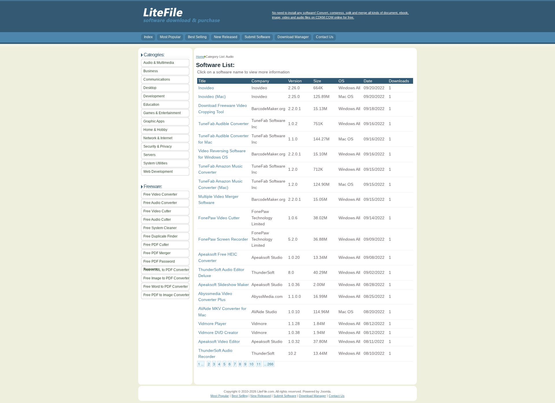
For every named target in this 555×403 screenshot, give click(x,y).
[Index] (180, 23)
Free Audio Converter (160, 203)
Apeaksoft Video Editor (219, 341)
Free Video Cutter (157, 211)
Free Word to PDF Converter (165, 287)
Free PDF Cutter (156, 245)
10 (251, 363)
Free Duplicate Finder (160, 236)
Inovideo (206, 88)
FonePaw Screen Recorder (223, 239)
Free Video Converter (160, 194)
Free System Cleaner (160, 228)
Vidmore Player (212, 323)
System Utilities (155, 163)
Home (200, 56)
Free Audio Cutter (157, 220)
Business (150, 71)
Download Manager (293, 37)
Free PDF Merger (157, 253)
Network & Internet (157, 138)
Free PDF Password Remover (159, 262)
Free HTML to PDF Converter (166, 270)
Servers (149, 155)
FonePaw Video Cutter (219, 218)
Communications (156, 79)
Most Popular (170, 37)
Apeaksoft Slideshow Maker (223, 284)
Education (151, 105)
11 (259, 363)
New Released (225, 37)
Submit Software (257, 37)
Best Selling (197, 37)
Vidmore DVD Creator (218, 332)
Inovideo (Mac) (212, 96)
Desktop (149, 88)
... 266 (268, 363)
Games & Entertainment (162, 113)
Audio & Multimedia (158, 63)
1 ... (201, 363)
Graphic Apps (153, 121)
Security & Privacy (157, 146)
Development (153, 96)
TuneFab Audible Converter (223, 123)
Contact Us (324, 37)
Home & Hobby (155, 130)
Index (148, 37)
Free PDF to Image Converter (166, 295)
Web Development (158, 172)
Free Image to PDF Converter (166, 278)
